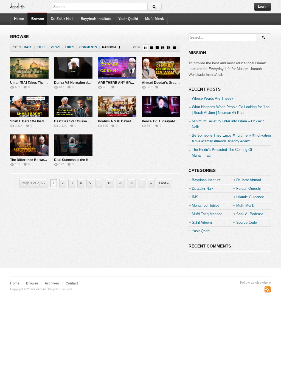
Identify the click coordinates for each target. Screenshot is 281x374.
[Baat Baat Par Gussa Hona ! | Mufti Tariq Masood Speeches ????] (73, 106)
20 (120, 183)
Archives (52, 283)
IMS (195, 197)
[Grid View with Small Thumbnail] (151, 47)
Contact (72, 283)
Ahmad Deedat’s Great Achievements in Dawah (179, 83)
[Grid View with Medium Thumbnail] (157, 47)
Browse (37, 19)
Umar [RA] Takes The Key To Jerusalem (41, 83)
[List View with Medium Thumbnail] (169, 47)
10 (109, 183)
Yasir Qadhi (128, 19)
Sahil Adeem (202, 222)
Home (19, 19)
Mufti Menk (154, 19)
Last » (164, 183)
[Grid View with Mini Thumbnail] (145, 47)
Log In (262, 6)
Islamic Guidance (250, 197)
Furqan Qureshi (248, 188)
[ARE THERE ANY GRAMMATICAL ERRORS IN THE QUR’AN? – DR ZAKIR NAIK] (117, 68)
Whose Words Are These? (212, 98)
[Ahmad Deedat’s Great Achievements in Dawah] (161, 68)
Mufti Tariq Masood (207, 214)
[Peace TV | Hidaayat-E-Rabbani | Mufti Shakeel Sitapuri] (161, 106)
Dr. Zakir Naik (62, 19)
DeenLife (40, 289)
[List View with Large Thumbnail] (174, 47)
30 (131, 183)
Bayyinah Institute (96, 19)
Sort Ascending (119, 47)
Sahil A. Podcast (249, 214)
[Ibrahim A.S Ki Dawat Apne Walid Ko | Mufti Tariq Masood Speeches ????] (117, 106)
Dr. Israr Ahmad (248, 180)
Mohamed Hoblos (206, 205)
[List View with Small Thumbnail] (163, 47)
